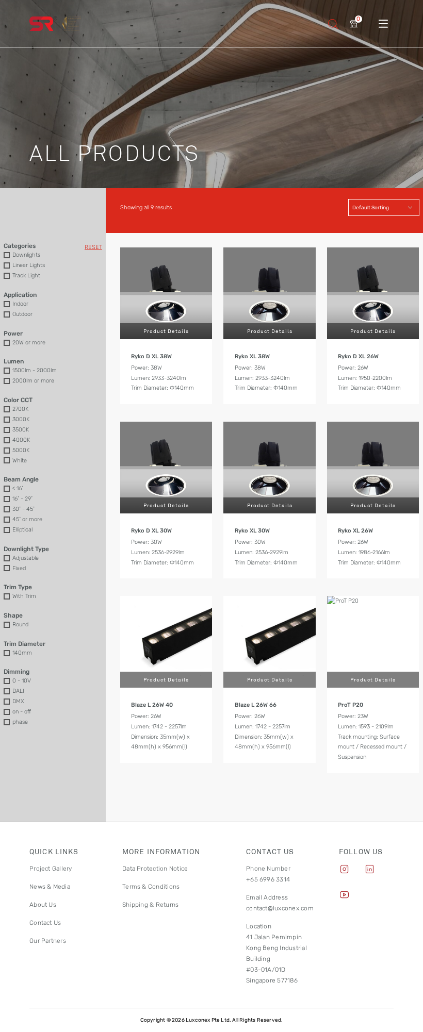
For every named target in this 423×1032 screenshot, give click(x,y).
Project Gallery (50, 868)
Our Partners (47, 940)
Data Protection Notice (155, 868)
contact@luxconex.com (280, 908)
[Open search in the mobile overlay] (333, 23)
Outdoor (22, 314)
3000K (20, 419)
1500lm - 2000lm (34, 370)
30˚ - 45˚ (23, 508)
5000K (20, 450)
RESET (93, 247)
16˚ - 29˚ (22, 498)
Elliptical (22, 529)
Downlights (26, 254)
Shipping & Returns (150, 904)
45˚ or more (27, 519)
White (19, 460)
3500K (20, 429)
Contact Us (45, 922)
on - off (21, 711)
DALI (18, 690)
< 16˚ (17, 488)
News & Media (49, 886)
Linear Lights (28, 265)
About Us (42, 904)
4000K (21, 439)
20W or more (28, 342)
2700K (20, 408)
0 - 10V (21, 680)
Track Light (26, 275)
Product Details (166, 331)
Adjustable (25, 557)
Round (20, 624)
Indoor (20, 303)
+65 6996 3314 (268, 879)
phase (20, 721)
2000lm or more (33, 380)
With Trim (24, 596)
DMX (18, 701)
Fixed (19, 568)
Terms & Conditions (151, 886)
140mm (22, 652)
